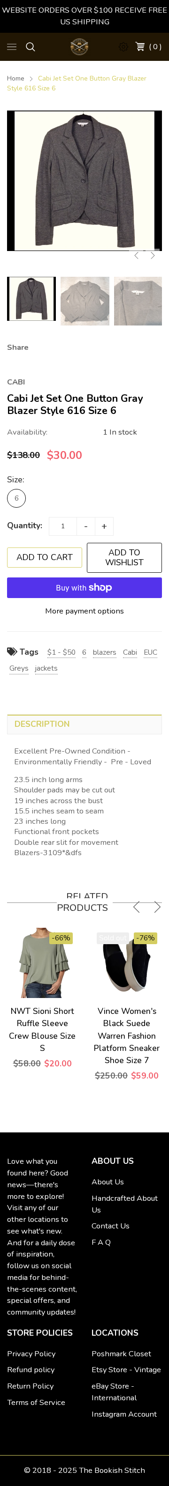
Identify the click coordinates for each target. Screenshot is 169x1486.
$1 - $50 (61, 652)
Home (15, 78)
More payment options (84, 611)
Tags (27, 652)
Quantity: (24, 525)
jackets (46, 668)
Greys (19, 668)
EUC (150, 652)
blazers (104, 652)
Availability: (27, 432)
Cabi (130, 652)
